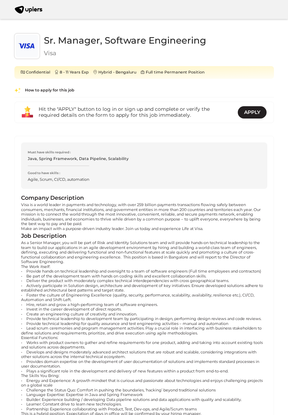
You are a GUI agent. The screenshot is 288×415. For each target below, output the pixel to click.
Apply (252, 112)
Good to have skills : (44, 173)
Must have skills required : (49, 152)
